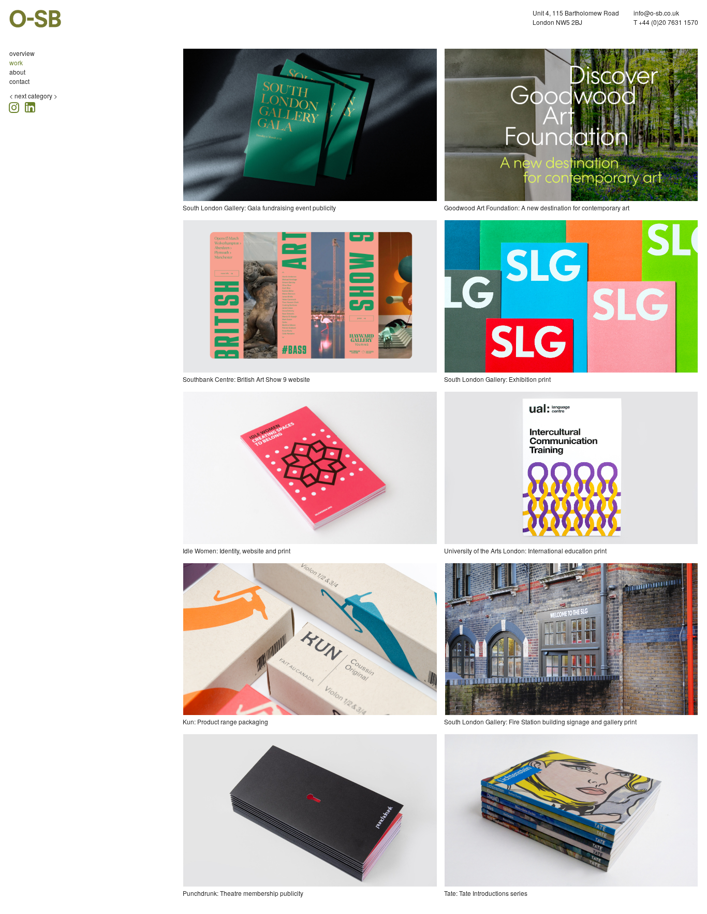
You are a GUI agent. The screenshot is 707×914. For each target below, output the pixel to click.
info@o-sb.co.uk (656, 12)
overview (22, 53)
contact (19, 81)
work (16, 62)
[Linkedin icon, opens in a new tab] (30, 106)
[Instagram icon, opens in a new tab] (15, 106)
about (17, 71)
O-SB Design (35, 18)
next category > (35, 95)
